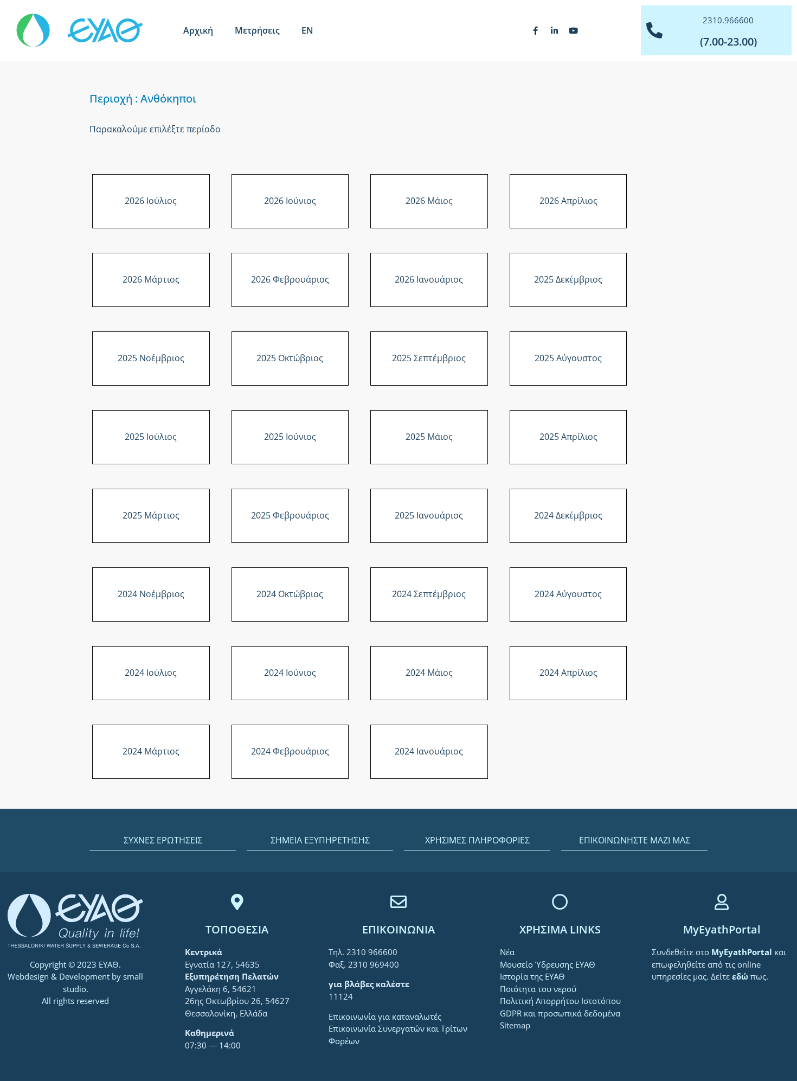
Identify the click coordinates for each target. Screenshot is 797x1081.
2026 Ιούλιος (151, 201)
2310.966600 (728, 20)
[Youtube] (573, 30)
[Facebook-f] (536, 30)
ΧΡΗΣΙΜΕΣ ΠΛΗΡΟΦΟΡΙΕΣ (477, 840)
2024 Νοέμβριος (151, 594)
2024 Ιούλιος (151, 673)
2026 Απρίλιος (568, 201)
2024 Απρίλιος (568, 673)
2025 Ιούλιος (151, 437)
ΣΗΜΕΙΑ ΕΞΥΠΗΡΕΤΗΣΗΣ (320, 840)
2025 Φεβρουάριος (290, 515)
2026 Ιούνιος (290, 201)
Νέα (507, 951)
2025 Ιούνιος (290, 437)
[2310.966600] (654, 30)
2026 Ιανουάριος (429, 279)
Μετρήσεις (257, 30)
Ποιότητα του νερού (538, 988)
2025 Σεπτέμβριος (429, 358)
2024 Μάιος (429, 673)
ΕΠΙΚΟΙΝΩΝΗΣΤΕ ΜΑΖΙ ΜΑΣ (634, 840)
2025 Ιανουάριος (429, 515)
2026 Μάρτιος (151, 279)
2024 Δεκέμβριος (568, 515)
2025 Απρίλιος (568, 437)
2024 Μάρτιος (151, 751)
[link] (742, 951)
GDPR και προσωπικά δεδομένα (560, 1013)
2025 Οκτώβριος (289, 358)
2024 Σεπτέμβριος (429, 594)
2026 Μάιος (429, 201)
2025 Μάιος (429, 437)
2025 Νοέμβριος (151, 358)
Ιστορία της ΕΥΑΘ (532, 976)
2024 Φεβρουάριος (290, 751)
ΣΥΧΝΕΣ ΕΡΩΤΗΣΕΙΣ (163, 840)
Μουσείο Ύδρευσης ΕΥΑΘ (547, 964)
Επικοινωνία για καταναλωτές (385, 1016)
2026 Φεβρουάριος (290, 279)
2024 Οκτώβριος (289, 594)
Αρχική (198, 30)
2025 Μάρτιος (151, 515)
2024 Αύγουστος (568, 594)
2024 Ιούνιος (290, 673)
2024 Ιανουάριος (429, 751)
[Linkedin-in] (555, 30)
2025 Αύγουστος (568, 358)
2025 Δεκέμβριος (568, 279)
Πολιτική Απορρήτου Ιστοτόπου (560, 1000)
